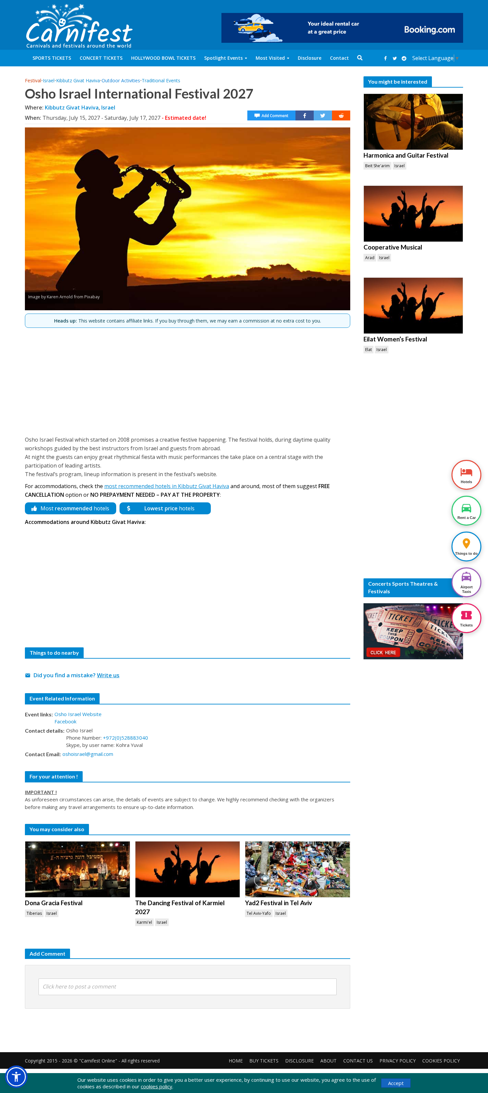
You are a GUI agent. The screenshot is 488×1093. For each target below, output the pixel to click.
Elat (368, 349)
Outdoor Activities (121, 80)
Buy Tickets (264, 1060)
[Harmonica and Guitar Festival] (413, 122)
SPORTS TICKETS (52, 58)
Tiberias (34, 913)
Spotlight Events (223, 58)
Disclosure (309, 58)
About (328, 1060)
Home (236, 1060)
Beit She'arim (377, 166)
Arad (369, 257)
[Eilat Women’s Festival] (413, 305)
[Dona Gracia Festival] (77, 869)
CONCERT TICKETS (101, 58)
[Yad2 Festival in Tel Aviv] (297, 869)
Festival (33, 80)
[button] (16, 1076)
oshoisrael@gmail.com (87, 754)
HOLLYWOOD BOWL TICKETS (163, 58)
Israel (48, 80)
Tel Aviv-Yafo (259, 913)
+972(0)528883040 (125, 737)
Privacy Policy (397, 1060)
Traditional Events (161, 80)
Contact (339, 58)
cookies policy (156, 1086)
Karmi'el (144, 922)
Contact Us (358, 1060)
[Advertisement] (187, 378)
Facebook (65, 721)
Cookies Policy (441, 1060)
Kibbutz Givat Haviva (78, 80)
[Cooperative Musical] (413, 213)
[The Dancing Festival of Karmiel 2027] (187, 869)
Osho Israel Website (78, 714)
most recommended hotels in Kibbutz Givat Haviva (166, 486)
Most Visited (270, 58)
